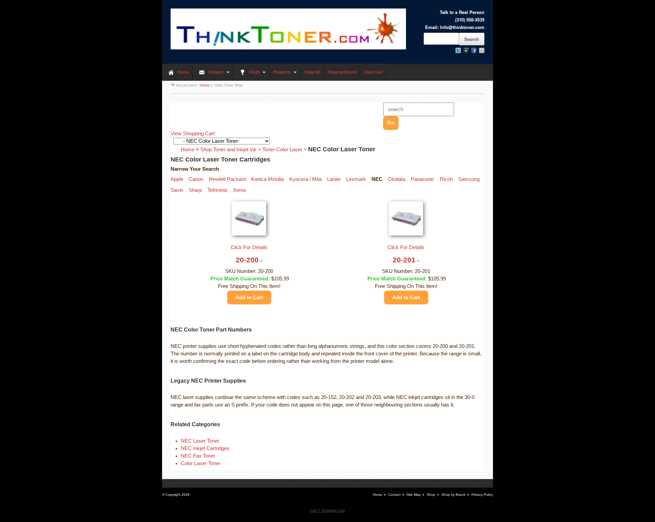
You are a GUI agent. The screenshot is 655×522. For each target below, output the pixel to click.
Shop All (312, 72)
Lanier (334, 179)
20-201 (404, 260)
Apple (177, 179)
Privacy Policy (482, 494)
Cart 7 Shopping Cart (327, 510)
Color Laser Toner (200, 463)
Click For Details (249, 247)
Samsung (469, 179)
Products (280, 75)
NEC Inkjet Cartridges (205, 448)
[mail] (481, 50)
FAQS (246, 75)
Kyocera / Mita (305, 179)
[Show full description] (261, 261)
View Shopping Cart (193, 133)
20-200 (247, 260)
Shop (431, 494)
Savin (177, 190)
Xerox (239, 190)
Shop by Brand (342, 72)
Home (183, 72)
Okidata (396, 179)
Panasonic (422, 179)
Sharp (195, 190)
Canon (196, 179)
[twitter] (458, 50)
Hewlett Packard (227, 179)
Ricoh (446, 179)
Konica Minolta (267, 179)
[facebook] (474, 50)
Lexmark (356, 179)
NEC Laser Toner (200, 441)
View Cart (373, 72)
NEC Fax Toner (198, 456)
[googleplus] (466, 50)
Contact (208, 75)
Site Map (414, 494)
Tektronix (217, 190)
